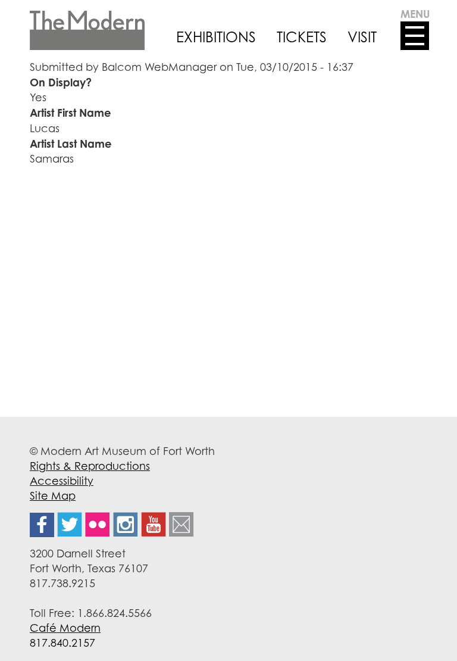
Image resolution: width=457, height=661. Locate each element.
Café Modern (65, 627)
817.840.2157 (62, 642)
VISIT (362, 37)
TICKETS (302, 37)
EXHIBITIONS (216, 37)
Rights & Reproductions (90, 465)
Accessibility (61, 480)
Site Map (53, 495)
